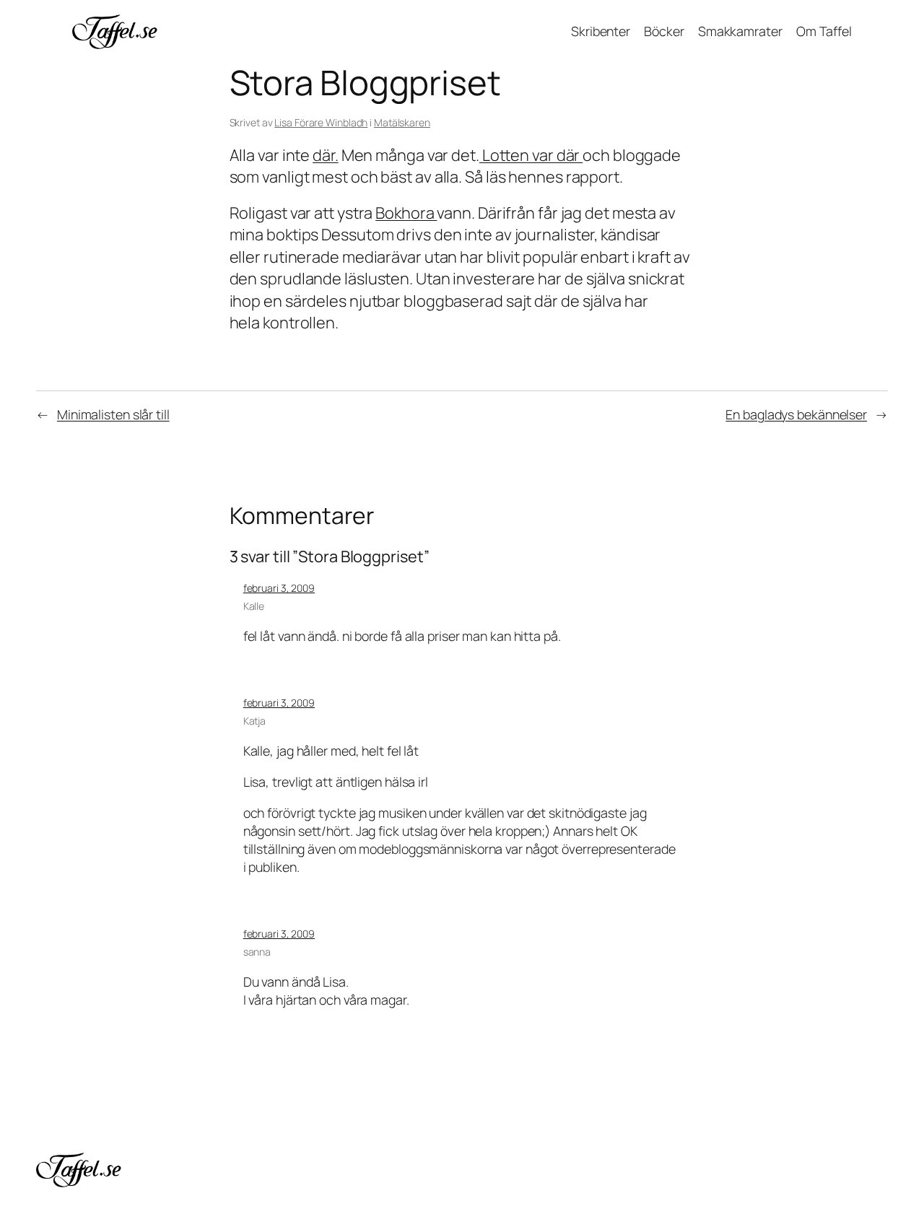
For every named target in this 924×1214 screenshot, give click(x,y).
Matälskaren (402, 122)
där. (326, 155)
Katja (254, 721)
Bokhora (406, 213)
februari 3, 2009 (279, 588)
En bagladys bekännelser (796, 414)
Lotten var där (531, 155)
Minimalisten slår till (113, 414)
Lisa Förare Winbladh (320, 122)
